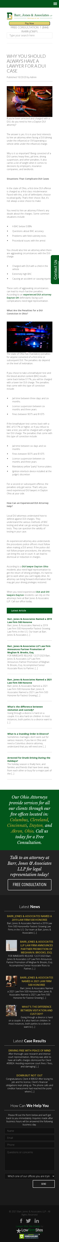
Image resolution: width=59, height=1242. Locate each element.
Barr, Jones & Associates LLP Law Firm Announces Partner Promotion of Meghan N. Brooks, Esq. (29, 649)
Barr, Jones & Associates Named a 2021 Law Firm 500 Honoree (29, 681)
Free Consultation (29, 884)
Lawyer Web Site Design (28, 1226)
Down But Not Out (30, 1075)
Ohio (29, 831)
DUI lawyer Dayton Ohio (35, 566)
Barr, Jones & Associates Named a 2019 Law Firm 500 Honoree (29, 620)
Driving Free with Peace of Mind (29, 1050)
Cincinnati (17, 825)
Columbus (19, 819)
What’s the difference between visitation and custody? (25, 708)
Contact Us (55, 270)
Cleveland (39, 819)
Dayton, (37, 825)
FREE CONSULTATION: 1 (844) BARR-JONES (29, 29)
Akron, (18, 831)
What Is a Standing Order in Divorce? (28, 733)
